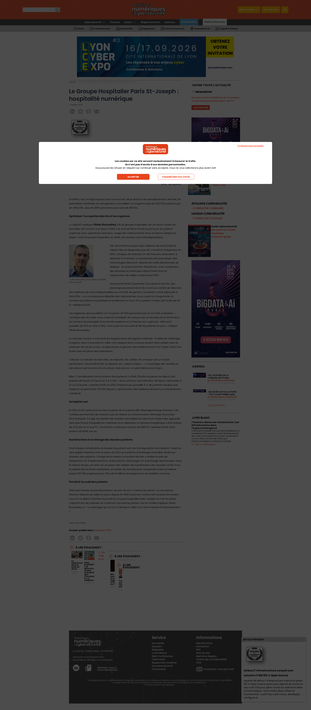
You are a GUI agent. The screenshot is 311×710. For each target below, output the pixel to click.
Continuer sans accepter (250, 145)
